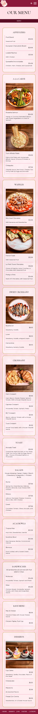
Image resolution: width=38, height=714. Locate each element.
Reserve (12, 711)
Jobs (18, 711)
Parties (24, 711)
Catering (32, 711)
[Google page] (31, 3)
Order (4, 711)
